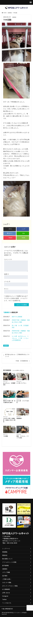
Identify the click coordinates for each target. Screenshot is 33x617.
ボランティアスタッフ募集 (10, 586)
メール (7, 281)
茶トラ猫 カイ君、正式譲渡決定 (20, 326)
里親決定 (4, 555)
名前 (6, 274)
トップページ (6, 548)
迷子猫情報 (5, 565)
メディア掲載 (6, 572)
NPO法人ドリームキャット (16, 612)
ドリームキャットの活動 (9, 562)
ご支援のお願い (6, 579)
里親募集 (4, 552)
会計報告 (4, 575)
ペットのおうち (6, 603)
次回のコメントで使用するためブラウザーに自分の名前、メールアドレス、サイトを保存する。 (16, 298)
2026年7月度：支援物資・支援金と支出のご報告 (21, 321)
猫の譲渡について (7, 558)
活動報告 (7, 312)
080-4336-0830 (12, 543)
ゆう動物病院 (6, 589)
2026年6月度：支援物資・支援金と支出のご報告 (21, 332)
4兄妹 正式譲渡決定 (22, 361)
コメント (8, 259)
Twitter (4, 599)
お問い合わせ (6, 592)
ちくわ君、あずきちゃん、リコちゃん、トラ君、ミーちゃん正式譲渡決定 (20, 338)
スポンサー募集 (6, 582)
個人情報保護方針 (8, 608)
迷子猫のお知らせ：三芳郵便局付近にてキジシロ (17, 355)
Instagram (5, 596)
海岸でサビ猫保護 (17, 316)
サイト (6, 289)
